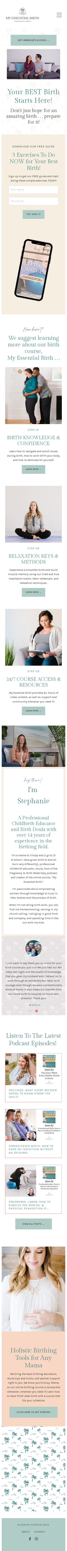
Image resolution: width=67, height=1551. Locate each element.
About (26, 1531)
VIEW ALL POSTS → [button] (34, 1224)
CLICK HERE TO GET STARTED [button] (33, 1412)
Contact (39, 1531)
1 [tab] (30, 1011)
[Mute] (57, 76)
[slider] (36, 76)
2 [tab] (36, 1011)
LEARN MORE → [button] (33, 469)
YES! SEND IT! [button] (33, 214)
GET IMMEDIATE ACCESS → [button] (33, 40)
